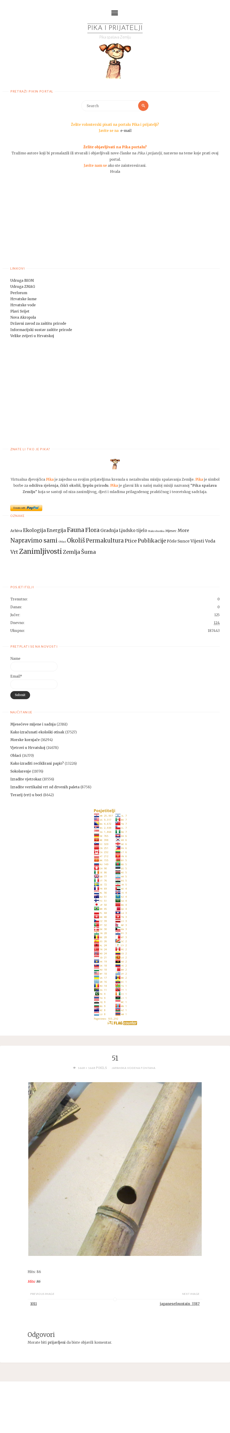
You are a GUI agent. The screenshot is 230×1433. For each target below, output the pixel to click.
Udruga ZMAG (22, 286)
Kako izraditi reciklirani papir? (37, 763)
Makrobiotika (156, 531)
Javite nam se (95, 165)
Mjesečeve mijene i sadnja (33, 724)
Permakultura (105, 540)
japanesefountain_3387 (180, 1304)
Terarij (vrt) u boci (26, 795)
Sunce (183, 541)
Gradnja (109, 530)
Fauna (75, 530)
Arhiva (16, 531)
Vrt (14, 552)
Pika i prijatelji (115, 28)
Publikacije (152, 541)
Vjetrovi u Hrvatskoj (27, 748)
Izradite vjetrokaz (25, 779)
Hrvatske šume (23, 299)
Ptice (131, 541)
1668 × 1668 (87, 1068)
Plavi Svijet (19, 311)
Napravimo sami (34, 540)
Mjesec (171, 531)
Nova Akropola (23, 317)
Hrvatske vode (23, 305)
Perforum (18, 293)
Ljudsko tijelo (133, 530)
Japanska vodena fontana (133, 1068)
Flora (92, 530)
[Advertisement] (115, 225)
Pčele (172, 541)
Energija (56, 530)
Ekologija (34, 530)
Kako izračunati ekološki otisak (37, 732)
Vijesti (197, 541)
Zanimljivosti (40, 551)
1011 (33, 1304)
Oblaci (62, 541)
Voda (210, 541)
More (183, 530)
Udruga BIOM (22, 280)
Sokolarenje (20, 771)
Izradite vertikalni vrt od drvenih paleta (45, 787)
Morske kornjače (25, 740)
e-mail (125, 130)
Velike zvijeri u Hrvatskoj (32, 336)
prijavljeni (57, 1342)
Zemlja (71, 552)
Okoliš (76, 540)
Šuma (88, 552)
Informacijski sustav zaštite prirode (41, 330)
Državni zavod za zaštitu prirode (38, 323)
